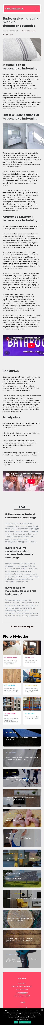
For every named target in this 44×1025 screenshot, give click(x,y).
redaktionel (8, 34)
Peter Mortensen (28, 31)
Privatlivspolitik (25, 1022)
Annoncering (22, 1007)
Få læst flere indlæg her (22, 626)
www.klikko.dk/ (24, 996)
